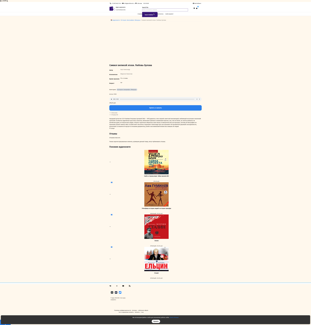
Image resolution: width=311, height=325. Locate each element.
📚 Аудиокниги (115, 20)
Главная (140, 14)
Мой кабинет (197, 3)
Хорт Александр (125, 69)
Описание (114, 113)
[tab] (156, 113)
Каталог (147, 14)
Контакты (160, 14)
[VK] (110, 286)
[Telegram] (117, 286)
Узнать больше (174, 317)
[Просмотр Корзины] (196, 8)
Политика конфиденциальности (122, 310)
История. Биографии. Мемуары (130, 20)
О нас (153, 14)
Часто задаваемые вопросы (126, 312)
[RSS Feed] (130, 286)
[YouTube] (123, 286)
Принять (155, 321)
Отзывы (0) (114, 115)
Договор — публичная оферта (140, 310)
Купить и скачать (155, 108)
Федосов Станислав (126, 74)
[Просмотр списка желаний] (194, 8)
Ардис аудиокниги (120, 7)
